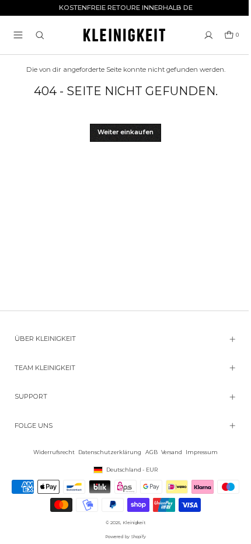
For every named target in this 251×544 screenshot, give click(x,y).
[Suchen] (40, 35)
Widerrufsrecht (51, 452)
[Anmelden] (208, 35)
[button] (18, 35)
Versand (168, 452)
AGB (148, 452)
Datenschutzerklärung (106, 452)
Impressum (199, 452)
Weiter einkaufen (125, 132)
